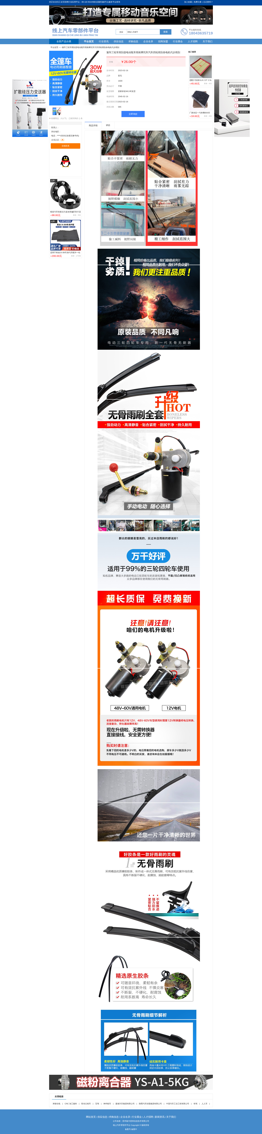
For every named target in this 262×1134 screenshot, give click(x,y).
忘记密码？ (208, 2)
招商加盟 (163, 41)
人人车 (204, 1104)
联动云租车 (86, 1104)
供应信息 (118, 41)
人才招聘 (193, 41)
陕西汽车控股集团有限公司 (150, 1104)
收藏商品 (55, 118)
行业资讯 (104, 41)
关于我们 (207, 41)
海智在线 (56, 1104)
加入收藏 (188, 2)
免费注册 (197, 2)
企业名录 (148, 41)
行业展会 (178, 41)
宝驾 (97, 1104)
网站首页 (91, 1117)
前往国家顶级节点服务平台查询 (106, 2)
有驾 (195, 1104)
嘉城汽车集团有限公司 (125, 1104)
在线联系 (65, 146)
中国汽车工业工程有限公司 (177, 1104)
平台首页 (89, 41)
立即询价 (133, 114)
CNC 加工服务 (71, 1104)
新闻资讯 (160, 1117)
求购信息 (133, 41)
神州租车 (107, 1104)
